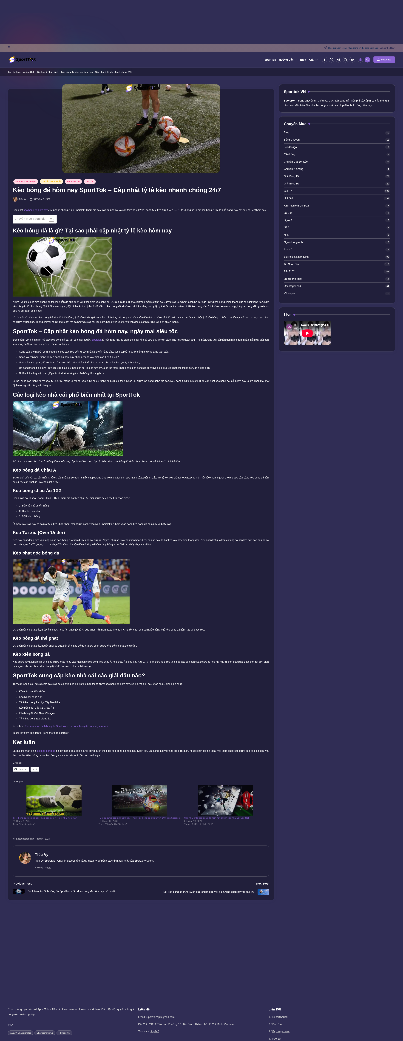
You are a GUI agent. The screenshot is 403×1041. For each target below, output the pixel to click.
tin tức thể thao (293, 278)
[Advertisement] (201, 22)
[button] (384, 59)
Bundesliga (290, 147)
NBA (286, 227)
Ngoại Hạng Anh (293, 242)
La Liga (288, 213)
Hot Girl (288, 198)
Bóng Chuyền (292, 139)
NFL (286, 234)
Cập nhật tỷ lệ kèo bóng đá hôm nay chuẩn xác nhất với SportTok (216, 818)
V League (289, 293)
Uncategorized (292, 286)
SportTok (30, 72)
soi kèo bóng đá (46, 751)
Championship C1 (45, 1033)
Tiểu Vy (41, 854)
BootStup (277, 1024)
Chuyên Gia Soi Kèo (51, 181)
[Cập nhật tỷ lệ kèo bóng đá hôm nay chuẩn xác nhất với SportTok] (225, 800)
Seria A (288, 249)
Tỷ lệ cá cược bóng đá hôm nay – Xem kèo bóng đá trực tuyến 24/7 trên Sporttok (139, 818)
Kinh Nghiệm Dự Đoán (297, 205)
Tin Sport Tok (73, 181)
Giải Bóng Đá (291, 176)
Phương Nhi (64, 1033)
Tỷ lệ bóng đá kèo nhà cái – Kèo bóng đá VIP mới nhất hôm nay (45, 818)
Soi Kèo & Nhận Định (47, 72)
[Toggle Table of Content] (49, 219)
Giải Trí (288, 191)
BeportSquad (279, 1017)
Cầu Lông (289, 154)
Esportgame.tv (280, 1031)
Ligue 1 (288, 220)
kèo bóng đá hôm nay (36, 210)
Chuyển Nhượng (293, 169)
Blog (286, 132)
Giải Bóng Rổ (291, 183)
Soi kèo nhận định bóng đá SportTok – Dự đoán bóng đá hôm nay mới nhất (67, 726)
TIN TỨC (89, 181)
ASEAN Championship (20, 1033)
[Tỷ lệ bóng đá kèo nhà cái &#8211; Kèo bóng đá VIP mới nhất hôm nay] (54, 800)
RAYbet (276, 1038)
